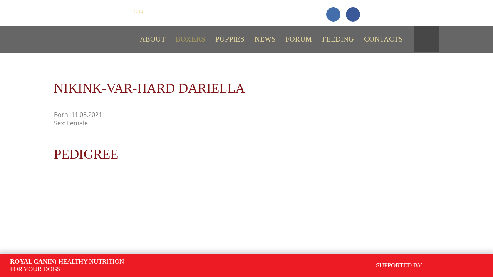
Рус (124, 11)
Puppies (230, 39)
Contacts (383, 39)
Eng (138, 11)
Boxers (190, 39)
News (265, 39)
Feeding (338, 39)
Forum (298, 39)
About (153, 39)
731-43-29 (411, 11)
